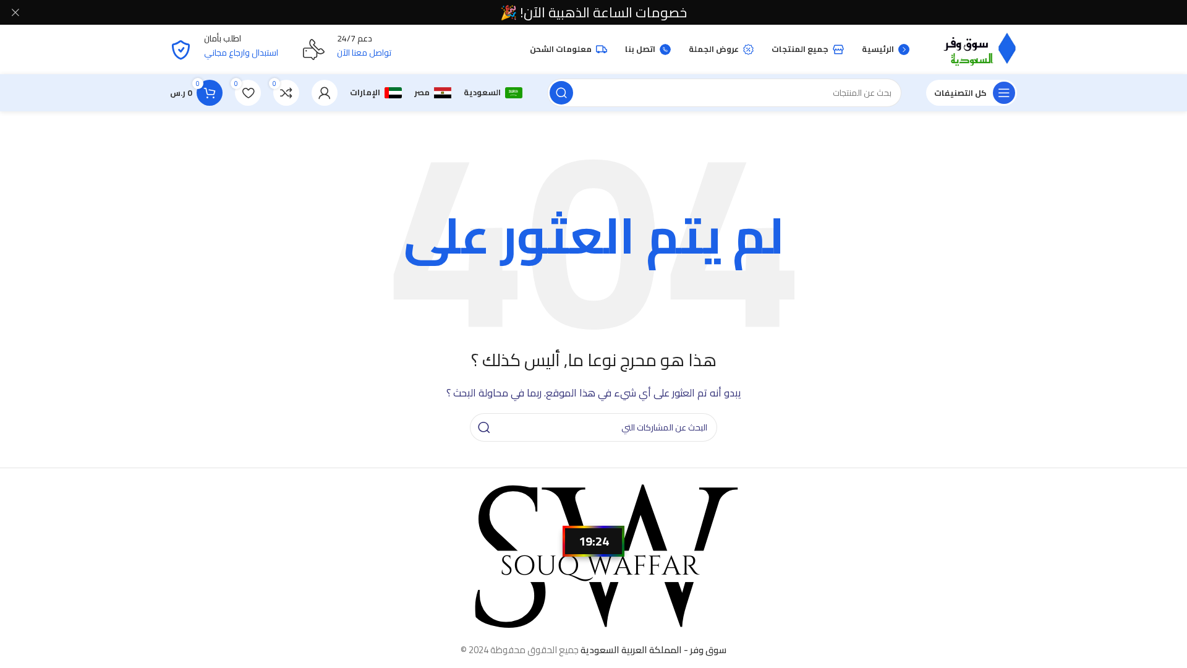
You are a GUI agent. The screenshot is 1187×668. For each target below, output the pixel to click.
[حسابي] (324, 92)
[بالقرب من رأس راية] (15, 12)
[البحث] (561, 93)
